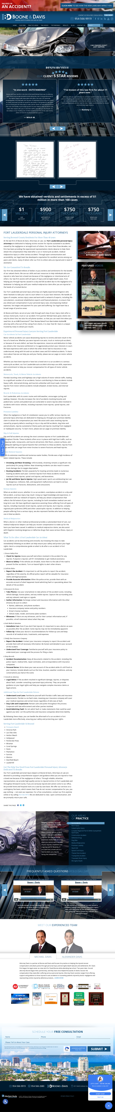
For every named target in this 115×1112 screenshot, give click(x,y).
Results (65, 25)
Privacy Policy (70, 1096)
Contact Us (81, 25)
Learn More (58, 978)
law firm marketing (24, 1097)
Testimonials (55, 25)
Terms (80, 1049)
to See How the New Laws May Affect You (87, 5)
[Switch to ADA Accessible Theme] (5, 1101)
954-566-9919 (24, 795)
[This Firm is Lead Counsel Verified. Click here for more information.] (58, 1014)
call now (108, 15)
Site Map (63, 1096)
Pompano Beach (12, 727)
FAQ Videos (44, 25)
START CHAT (100, 1094)
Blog (72, 25)
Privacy (76, 1049)
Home (15, 25)
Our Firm (22, 25)
